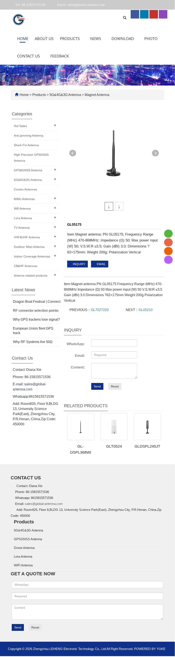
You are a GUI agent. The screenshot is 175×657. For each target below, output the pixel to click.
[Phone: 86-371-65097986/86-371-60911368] (168, 242)
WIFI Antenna (23, 565)
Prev (72, 153)
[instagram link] (163, 14)
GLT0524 (114, 446)
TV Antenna (22, 227)
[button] (82, 38)
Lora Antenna (23, 218)
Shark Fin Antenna (26, 145)
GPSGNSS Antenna (28, 539)
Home (22, 38)
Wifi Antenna (22, 208)
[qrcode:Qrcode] (168, 260)
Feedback (59, 56)
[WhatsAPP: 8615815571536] (168, 234)
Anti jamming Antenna (28, 135)
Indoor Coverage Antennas (32, 256)
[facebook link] (135, 14)
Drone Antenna (24, 548)
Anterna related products (30, 275)
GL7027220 (100, 310)
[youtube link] (153, 14)
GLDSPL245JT (147, 446)
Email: (80, 355)
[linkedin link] (144, 14)
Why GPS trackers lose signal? (36, 319)
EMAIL (101, 264)
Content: (78, 367)
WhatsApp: (76, 344)
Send (97, 386)
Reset (115, 386)
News (96, 38)
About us (44, 38)
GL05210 (146, 310)
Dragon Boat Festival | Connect (36, 301)
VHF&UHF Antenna (27, 237)
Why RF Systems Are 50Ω (32, 342)
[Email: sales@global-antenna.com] (168, 251)
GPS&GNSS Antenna (28, 170)
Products (70, 38)
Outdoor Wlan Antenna (29, 247)
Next (155, 153)
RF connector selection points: (36, 310)
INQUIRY (78, 264)
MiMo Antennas (24, 199)
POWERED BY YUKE (150, 649)
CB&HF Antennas (25, 266)
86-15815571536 (33, 4)
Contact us (29, 56)
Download (123, 38)
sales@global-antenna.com (86, 4)
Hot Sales (20, 126)
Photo (151, 38)
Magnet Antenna (96, 95)
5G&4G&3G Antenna (65, 95)
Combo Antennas (25, 189)
